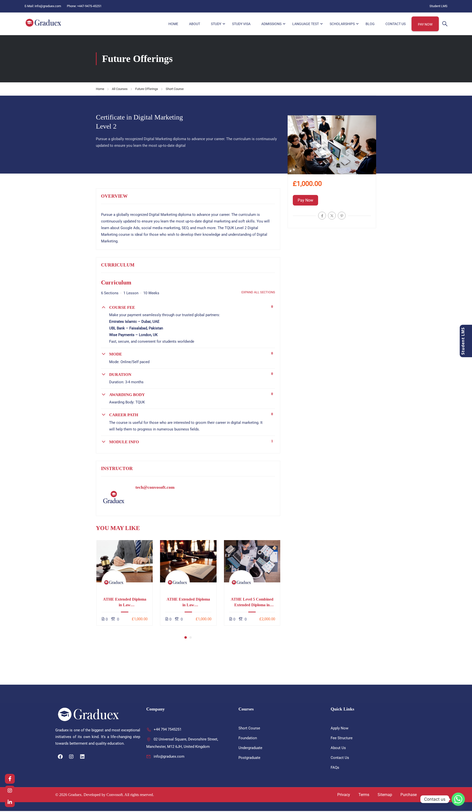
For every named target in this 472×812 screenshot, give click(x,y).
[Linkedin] (82, 757)
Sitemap (385, 794)
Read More (124, 561)
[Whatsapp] (458, 799)
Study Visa (241, 24)
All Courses (120, 89)
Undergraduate (250, 748)
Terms (363, 794)
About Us (338, 748)
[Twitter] (332, 216)
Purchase (408, 794)
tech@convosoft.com (155, 487)
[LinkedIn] (10, 802)
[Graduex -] (43, 22)
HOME (173, 24)
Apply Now (339, 728)
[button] (185, 637)
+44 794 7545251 (167, 729)
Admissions (271, 24)
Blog (370, 24)
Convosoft (114, 795)
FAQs (335, 767)
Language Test (305, 24)
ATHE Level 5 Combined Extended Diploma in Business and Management (252, 602)
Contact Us (395, 24)
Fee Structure (342, 738)
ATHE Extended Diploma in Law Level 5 (188, 602)
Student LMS (438, 6)
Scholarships (342, 24)
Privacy (343, 794)
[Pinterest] (342, 216)
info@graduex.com (48, 6)
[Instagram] (71, 757)
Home (100, 89)
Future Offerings (146, 89)
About (194, 24)
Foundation (247, 738)
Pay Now (425, 24)
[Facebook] (322, 216)
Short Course (175, 89)
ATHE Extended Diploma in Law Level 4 (124, 602)
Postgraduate (249, 757)
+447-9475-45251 (89, 6)
